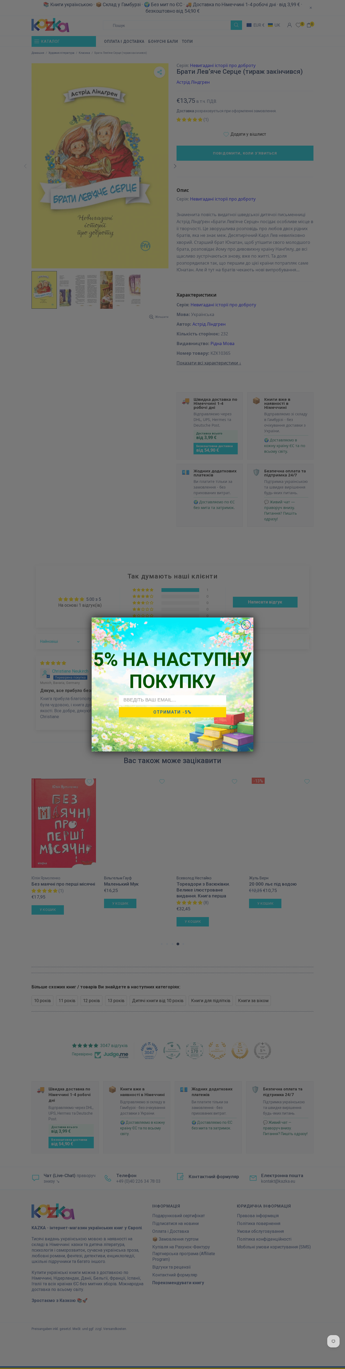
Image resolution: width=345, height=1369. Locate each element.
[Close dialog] (246, 625)
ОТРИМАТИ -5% (172, 712)
